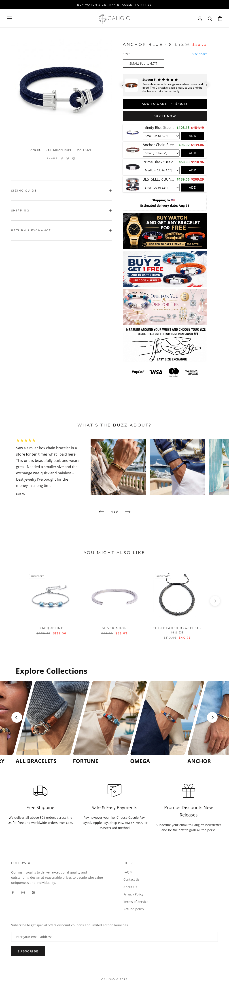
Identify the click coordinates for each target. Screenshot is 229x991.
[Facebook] (62, 158)
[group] (43, 722)
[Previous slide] (16, 717)
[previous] (14, 601)
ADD (193, 136)
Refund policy (133, 909)
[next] (215, 601)
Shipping (20, 210)
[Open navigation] (9, 18)
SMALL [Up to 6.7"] (143, 63)
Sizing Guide (24, 190)
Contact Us (131, 879)
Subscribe (28, 951)
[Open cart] (220, 18)
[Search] (210, 18)
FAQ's (127, 872)
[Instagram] (23, 892)
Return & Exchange (31, 230)
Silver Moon (114, 628)
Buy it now (164, 116)
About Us (130, 887)
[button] (122, 85)
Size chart (199, 54)
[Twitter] (67, 158)
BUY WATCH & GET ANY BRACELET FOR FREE (114, 4)
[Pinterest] (73, 158)
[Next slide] (212, 717)
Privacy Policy (133, 894)
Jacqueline (51, 628)
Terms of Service (135, 901)
